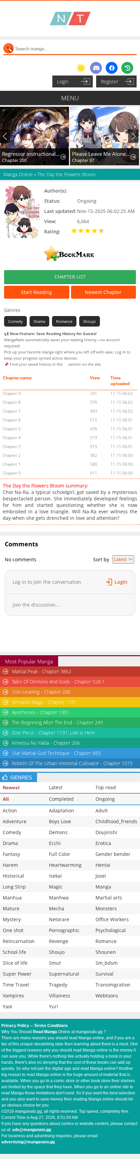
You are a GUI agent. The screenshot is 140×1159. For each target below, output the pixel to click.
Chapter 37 (83, 160)
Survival (104, 974)
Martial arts (108, 897)
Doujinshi (106, 832)
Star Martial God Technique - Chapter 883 (56, 753)
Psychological (110, 930)
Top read (105, 787)
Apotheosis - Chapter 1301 (40, 712)
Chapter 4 (12, 438)
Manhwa (59, 897)
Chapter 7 (12, 411)
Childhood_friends (116, 821)
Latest (56, 787)
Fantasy (11, 854)
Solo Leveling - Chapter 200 (41, 692)
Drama (39, 321)
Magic (56, 886)
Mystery (12, 919)
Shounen (105, 952)
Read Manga (45, 1031)
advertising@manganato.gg (28, 1142)
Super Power (17, 974)
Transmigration (112, 984)
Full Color (59, 854)
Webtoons (106, 995)
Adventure (15, 821)
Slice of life (15, 963)
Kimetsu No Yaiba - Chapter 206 (46, 743)
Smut (55, 963)
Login (62, 81)
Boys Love (60, 821)
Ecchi (55, 843)
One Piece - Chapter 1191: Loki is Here (53, 732)
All (6, 799)
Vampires (13, 995)
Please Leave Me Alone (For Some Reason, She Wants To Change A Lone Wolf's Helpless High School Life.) (101, 153)
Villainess (59, 995)
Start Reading (36, 292)
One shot (13, 930)
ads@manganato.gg (31, 1129)
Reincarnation (19, 941)
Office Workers (112, 919)
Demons (58, 832)
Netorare (59, 919)
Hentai (102, 865)
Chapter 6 (12, 420)
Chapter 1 (12, 464)
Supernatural (64, 974)
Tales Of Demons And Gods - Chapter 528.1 (58, 681)
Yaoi (7, 1006)
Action (10, 810)
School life (14, 952)
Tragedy (58, 984)
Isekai (55, 876)
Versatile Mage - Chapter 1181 (44, 702)
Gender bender (112, 854)
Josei (100, 876)
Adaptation (61, 810)
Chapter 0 (12, 473)
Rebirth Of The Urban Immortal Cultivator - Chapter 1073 (72, 763)
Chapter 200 (14, 160)
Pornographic (64, 930)
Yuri (53, 1006)
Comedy (15, 321)
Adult (101, 810)
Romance (64, 321)
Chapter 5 (12, 429)
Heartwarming (65, 865)
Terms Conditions (51, 1025)
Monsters (106, 908)
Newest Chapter (103, 292)
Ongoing (105, 799)
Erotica (103, 843)
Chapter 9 (12, 393)
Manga (103, 886)
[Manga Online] (70, 18)
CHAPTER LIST (70, 277)
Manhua (12, 897)
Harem (10, 865)
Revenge (58, 941)
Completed (61, 799)
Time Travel (16, 984)
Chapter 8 (12, 402)
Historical (13, 876)
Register (109, 81)
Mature (11, 908)
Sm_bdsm (106, 963)
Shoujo (89, 321)
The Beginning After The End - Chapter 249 (57, 722)
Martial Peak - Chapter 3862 (41, 671)
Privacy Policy (15, 1025)
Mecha (56, 908)
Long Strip (14, 886)
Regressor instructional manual (31, 153)
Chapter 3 (12, 446)
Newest (11, 787)
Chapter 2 (12, 455)
